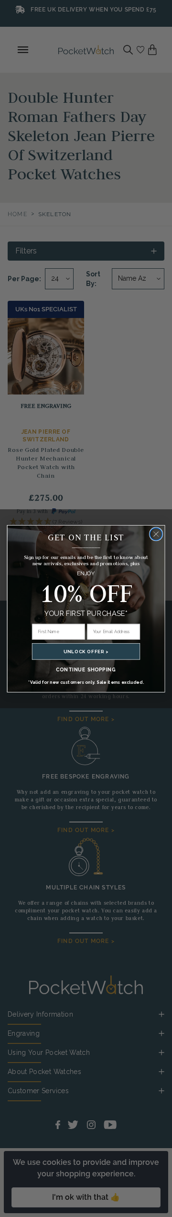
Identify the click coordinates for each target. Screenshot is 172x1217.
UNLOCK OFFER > (86, 651)
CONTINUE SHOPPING (86, 669)
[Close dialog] (156, 534)
